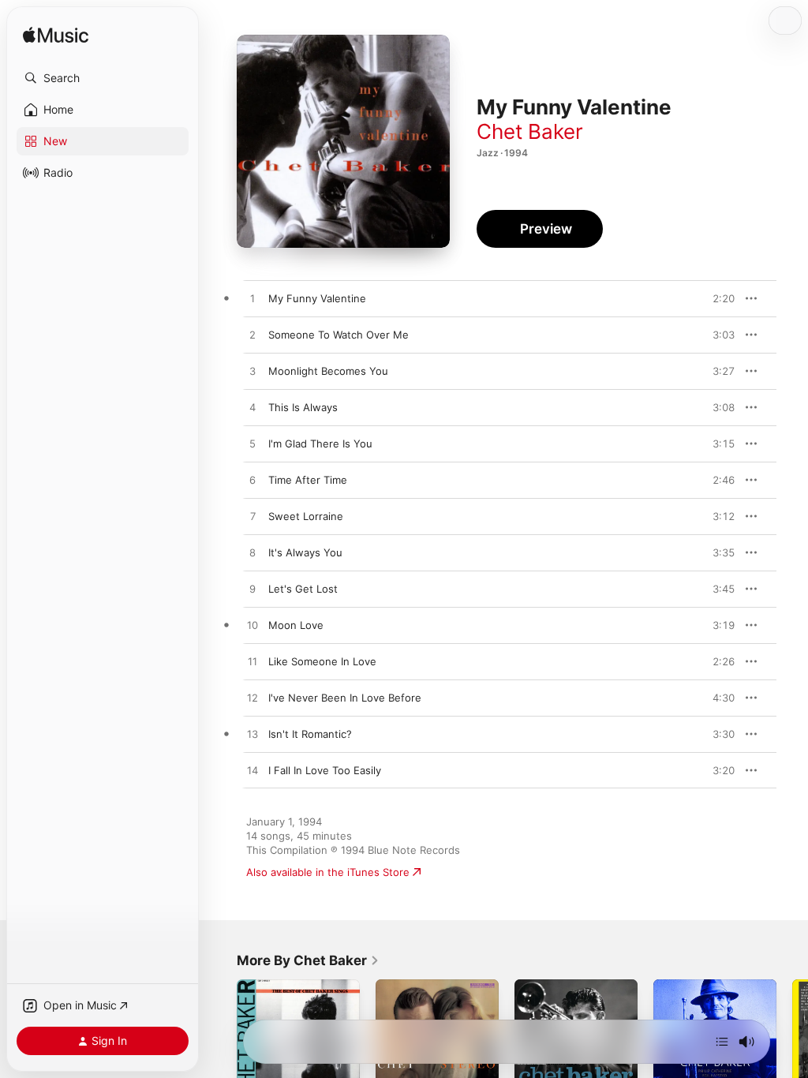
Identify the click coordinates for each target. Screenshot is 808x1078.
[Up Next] (722, 1042)
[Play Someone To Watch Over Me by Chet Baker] (252, 335)
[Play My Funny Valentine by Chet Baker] (252, 299)
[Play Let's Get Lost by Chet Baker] (252, 589)
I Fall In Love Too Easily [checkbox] (324, 770)
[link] (308, 960)
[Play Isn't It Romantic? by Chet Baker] (252, 735)
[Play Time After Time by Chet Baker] (252, 480)
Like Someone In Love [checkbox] (322, 661)
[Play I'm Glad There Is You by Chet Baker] (252, 444)
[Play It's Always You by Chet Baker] (252, 553)
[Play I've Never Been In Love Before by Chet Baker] (252, 698)
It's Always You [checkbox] (305, 552)
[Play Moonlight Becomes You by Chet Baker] (252, 372)
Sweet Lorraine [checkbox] (305, 516)
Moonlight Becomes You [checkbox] (328, 371)
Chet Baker (530, 131)
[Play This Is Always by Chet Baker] (252, 408)
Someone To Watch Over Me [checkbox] (338, 334)
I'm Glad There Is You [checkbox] (320, 443)
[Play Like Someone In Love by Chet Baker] (252, 662)
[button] (102, 78)
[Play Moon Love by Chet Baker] (252, 626)
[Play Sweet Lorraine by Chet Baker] (252, 517)
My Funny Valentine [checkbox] (317, 298)
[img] (55, 36)
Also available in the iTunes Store (328, 872)
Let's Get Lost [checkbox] (303, 588)
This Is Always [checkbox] (303, 407)
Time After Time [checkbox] (307, 479)
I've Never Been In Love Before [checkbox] (344, 697)
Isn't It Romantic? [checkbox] (310, 734)
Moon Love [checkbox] (296, 625)
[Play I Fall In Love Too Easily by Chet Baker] (252, 771)
